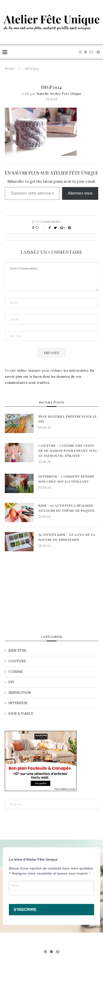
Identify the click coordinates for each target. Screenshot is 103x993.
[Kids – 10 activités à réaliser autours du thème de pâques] (19, 512)
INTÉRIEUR (17, 703)
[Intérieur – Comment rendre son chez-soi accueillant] (19, 483)
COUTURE (17, 661)
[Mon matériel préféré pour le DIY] (19, 423)
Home (9, 68)
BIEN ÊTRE (17, 650)
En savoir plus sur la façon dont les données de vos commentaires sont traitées (49, 376)
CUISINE (15, 671)
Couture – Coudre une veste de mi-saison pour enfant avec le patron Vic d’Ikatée (67, 450)
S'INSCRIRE (25, 909)
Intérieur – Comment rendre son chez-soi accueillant (66, 479)
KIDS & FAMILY (20, 713)
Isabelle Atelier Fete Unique (59, 93)
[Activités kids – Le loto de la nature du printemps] (19, 541)
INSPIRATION (19, 692)
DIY (11, 682)
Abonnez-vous (80, 193)
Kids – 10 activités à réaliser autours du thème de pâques (66, 508)
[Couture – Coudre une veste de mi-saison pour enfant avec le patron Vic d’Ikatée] (19, 452)
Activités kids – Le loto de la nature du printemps (66, 537)
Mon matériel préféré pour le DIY (67, 419)
